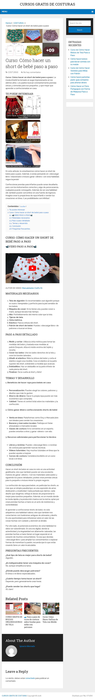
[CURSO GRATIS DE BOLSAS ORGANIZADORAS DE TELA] (14, 608)
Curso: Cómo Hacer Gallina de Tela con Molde (50, 619)
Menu (4, 11)
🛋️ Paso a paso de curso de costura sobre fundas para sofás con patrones (32, 622)
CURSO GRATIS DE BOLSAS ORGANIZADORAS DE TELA (14, 621)
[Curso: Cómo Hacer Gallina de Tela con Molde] (51, 608)
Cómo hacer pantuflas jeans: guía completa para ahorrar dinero (80, 80)
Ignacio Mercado (27, 646)
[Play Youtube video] (32, 268)
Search (79, 30)
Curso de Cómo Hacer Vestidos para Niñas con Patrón (80, 71)
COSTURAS (13, 72)
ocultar (22, 206)
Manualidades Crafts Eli (32, 288)
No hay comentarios (32, 72)
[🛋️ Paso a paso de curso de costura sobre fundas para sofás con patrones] (32, 608)
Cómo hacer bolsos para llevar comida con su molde (80, 62)
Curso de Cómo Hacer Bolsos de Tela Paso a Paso (80, 52)
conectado (30, 678)
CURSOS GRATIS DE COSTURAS (47, 4)
